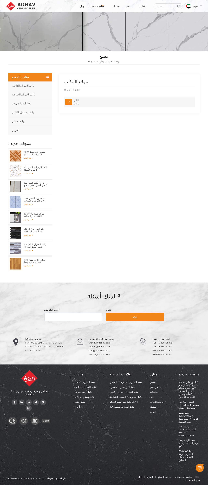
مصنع (93, 61)
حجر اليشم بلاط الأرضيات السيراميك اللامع (189, 443)
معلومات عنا (97, 6)
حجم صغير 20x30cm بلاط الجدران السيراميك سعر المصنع (188, 417)
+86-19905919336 (161, 354)
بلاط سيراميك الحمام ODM (124, 401)
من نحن (154, 387)
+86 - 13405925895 (162, 342)
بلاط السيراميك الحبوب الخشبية (126, 397)
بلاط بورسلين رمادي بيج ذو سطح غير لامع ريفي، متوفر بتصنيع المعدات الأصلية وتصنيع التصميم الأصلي (189, 389)
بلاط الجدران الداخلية (23, 85)
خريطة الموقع (157, 401)
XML (140, 477)
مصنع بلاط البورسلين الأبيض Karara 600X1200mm (187, 431)
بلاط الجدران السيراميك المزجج (126, 382)
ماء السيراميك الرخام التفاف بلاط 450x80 (34, 230)
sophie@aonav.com (99, 346)
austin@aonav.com (99, 354)
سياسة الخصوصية (183, 477)
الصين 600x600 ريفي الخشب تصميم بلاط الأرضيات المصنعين (34, 261)
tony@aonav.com (98, 350)
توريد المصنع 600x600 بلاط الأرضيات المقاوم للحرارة (34, 199)
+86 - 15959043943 (162, 350)
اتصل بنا (142, 6)
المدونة (153, 406)
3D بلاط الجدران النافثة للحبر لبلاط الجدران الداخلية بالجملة (35, 245)
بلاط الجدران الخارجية (23, 94)
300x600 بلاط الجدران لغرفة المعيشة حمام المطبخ (186, 456)
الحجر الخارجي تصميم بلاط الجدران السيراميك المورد (189, 404)
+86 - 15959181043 (162, 346)
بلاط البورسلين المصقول (122, 387)
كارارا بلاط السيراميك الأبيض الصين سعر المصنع (36, 184)
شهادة (153, 411)
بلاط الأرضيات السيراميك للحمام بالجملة (35, 168)
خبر (128, 6)
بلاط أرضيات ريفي (21, 103)
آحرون (15, 130)
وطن (81, 6)
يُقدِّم (135, 317)
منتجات (115, 6)
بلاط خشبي (18, 121)
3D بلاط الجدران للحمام (122, 406)
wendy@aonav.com (99, 342)
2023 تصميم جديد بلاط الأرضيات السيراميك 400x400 (35, 153)
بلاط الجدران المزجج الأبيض (124, 392)
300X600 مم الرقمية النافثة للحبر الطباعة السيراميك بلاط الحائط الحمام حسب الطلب (34, 215)
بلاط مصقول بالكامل (23, 112)
